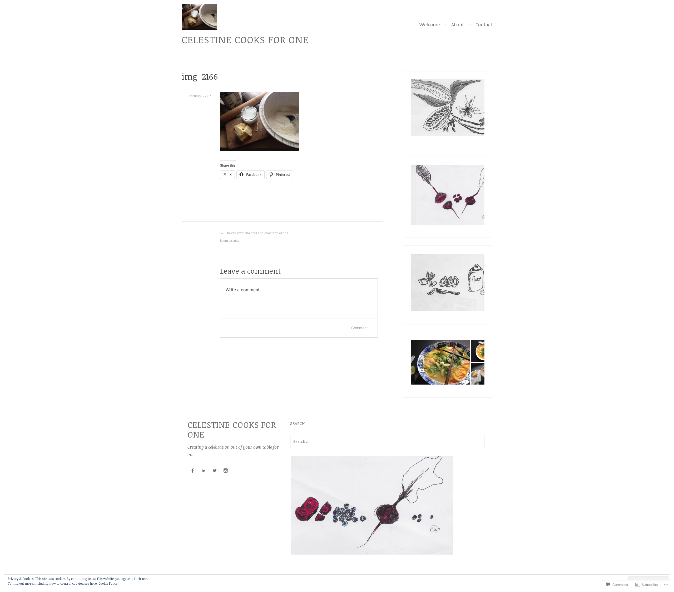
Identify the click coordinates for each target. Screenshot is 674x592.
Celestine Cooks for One (245, 39)
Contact (483, 24)
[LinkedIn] (204, 470)
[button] (455, 108)
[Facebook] (192, 470)
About (457, 24)
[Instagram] (226, 470)
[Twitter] (215, 470)
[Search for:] (387, 441)
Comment (359, 328)
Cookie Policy (107, 583)
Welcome (429, 24)
